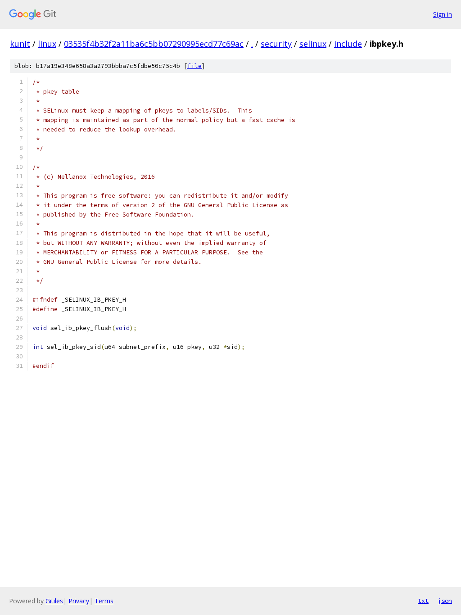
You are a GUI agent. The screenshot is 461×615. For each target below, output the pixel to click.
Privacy (78, 601)
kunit (20, 43)
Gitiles (54, 601)
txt (423, 601)
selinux (312, 43)
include (348, 43)
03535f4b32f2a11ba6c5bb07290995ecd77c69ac (154, 43)
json (445, 601)
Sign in (442, 14)
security (276, 43)
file (194, 66)
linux (47, 43)
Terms (104, 601)
